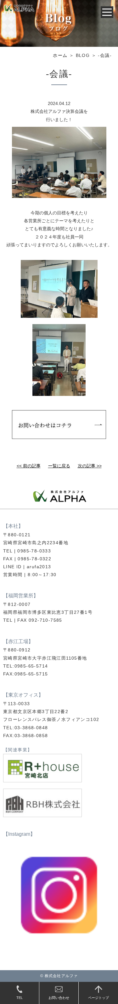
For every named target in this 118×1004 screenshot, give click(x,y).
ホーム (60, 55)
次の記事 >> (90, 465)
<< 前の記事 (29, 465)
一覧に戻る (59, 465)
